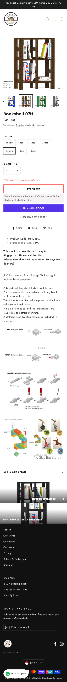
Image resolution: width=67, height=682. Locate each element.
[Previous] (5, 101)
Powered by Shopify (11, 653)
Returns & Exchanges (14, 559)
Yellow (9, 142)
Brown (9, 151)
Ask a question (14, 472)
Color (8, 137)
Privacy (7, 553)
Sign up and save (17, 608)
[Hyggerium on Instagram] (62, 644)
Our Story (8, 547)
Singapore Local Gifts (15, 589)
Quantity (10, 164)
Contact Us (9, 541)
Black (33, 151)
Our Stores (9, 535)
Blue (21, 151)
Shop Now (9, 578)
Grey (32, 142)
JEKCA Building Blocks (15, 583)
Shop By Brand (11, 595)
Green (45, 142)
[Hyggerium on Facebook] (55, 644)
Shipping (20, 125)
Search (7, 529)
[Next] (61, 101)
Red (21, 142)
